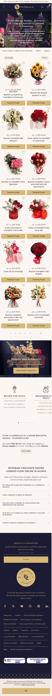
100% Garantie (23, 637)
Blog (5, 649)
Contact (18, 615)
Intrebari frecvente (11, 619)
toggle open (3, 7)
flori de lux (24, 6)
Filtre (44, 58)
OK (26, 691)
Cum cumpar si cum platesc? (31, 619)
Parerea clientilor (10, 624)
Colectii (6, 630)
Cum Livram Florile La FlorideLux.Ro (32, 624)
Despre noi (8, 615)
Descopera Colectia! (26, 371)
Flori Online (35, 630)
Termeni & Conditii (10, 643)
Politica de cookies (27, 643)
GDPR (39, 643)
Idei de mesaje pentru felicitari (21, 649)
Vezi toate (26, 451)
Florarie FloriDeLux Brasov (33, 615)
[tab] (18, 423)
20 (41, 333)
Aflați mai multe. (28, 685)
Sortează (9, 58)
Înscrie (26, 559)
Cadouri (15, 630)
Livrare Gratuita (10, 637)
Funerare (24, 630)
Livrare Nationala (38, 637)
